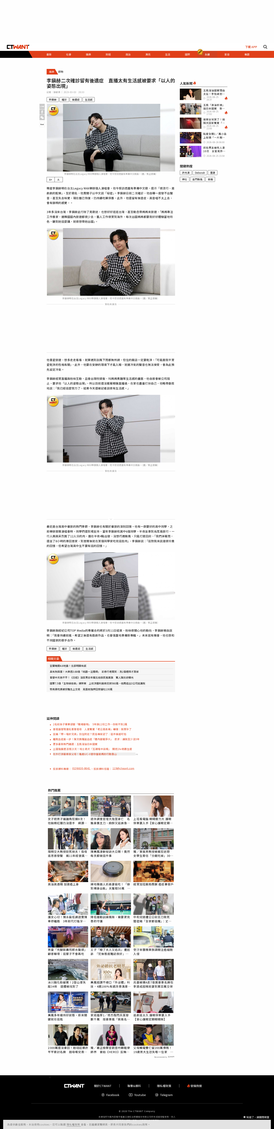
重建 (212, 173)
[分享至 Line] (42, 106)
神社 (184, 179)
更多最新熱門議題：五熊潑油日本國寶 (75, 744)
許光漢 (186, 173)
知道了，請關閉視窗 (257, 1117)
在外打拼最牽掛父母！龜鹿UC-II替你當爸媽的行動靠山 (85, 754)
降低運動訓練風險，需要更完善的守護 (110, 919)
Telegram (166, 1095)
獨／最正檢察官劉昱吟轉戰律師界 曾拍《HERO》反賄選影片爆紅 (110, 1050)
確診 (64, 99)
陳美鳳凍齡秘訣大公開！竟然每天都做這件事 (110, 853)
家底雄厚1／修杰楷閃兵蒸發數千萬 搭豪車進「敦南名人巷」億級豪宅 (110, 1017)
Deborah (200, 173)
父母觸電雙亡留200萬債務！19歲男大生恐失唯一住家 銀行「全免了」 (153, 1050)
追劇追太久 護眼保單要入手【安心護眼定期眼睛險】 (151, 1017)
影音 (227, 54)
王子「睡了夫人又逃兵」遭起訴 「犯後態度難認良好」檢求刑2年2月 (110, 952)
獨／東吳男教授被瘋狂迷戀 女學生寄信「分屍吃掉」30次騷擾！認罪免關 (153, 853)
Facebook (112, 1095)
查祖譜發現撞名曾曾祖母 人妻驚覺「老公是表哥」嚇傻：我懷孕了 (92, 729)
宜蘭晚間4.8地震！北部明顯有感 (68, 666)
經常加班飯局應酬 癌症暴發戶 (153, 884)
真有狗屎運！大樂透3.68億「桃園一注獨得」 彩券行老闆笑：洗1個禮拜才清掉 (94, 671)
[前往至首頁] (18, 47)
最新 (49, 54)
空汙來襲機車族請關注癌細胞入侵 (153, 952)
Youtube (140, 1095)
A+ (50, 179)
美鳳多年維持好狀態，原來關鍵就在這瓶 (67, 1017)
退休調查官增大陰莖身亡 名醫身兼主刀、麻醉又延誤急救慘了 (110, 821)
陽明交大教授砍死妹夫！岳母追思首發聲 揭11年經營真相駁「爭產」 (68, 853)
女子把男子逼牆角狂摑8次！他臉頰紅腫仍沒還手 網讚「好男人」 (67, 821)
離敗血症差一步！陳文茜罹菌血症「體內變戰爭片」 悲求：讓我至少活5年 (96, 739)
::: (50, 59)
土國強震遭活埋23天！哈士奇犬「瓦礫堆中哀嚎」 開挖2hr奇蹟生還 (92, 749)
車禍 (210, 179)
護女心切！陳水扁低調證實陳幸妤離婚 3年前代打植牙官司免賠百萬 (67, 919)
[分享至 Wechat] (42, 117)
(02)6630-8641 (81, 768)
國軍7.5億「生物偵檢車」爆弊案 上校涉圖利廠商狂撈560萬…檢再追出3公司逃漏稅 (97, 683)
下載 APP (251, 47)
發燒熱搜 (196, 1085)
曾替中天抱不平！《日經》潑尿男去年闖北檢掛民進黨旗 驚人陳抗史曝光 (92, 677)
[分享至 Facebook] (42, 112)
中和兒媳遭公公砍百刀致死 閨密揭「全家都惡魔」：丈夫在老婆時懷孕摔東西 (153, 919)
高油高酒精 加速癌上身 (63, 884)
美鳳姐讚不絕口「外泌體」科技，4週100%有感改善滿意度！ (110, 984)
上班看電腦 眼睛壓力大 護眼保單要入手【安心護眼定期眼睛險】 (153, 821)
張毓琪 (56, 92)
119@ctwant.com (123, 768)
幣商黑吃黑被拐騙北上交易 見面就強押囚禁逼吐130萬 (81, 689)
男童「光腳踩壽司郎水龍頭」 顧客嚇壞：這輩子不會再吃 (68, 952)
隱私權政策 (74, 1124)
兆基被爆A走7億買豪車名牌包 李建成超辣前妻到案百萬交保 (153, 984)
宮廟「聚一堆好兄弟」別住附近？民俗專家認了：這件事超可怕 (89, 734)
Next (42, 124)
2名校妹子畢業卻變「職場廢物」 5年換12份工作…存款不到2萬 (90, 724)
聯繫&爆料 (134, 1085)
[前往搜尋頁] (265, 47)
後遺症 (76, 99)
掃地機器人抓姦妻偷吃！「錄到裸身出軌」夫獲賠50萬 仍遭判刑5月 (110, 886)
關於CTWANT (102, 1085)
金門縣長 (197, 179)
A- (59, 179)
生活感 (88, 99)
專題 (246, 54)
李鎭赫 (52, 99)
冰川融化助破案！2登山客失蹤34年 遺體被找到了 (67, 984)
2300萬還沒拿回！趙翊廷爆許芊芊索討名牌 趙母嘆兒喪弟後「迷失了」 (68, 1050)
